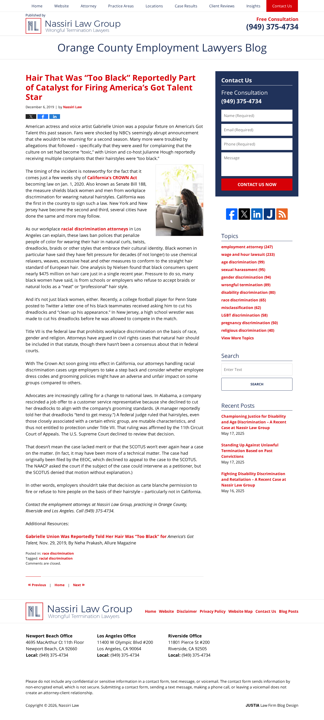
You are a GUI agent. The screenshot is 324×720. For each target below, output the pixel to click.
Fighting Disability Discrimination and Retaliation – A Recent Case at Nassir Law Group (253, 479)
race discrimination (58, 553)
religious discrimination (247, 330)
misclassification (241, 307)
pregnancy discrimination (249, 322)
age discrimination (242, 262)
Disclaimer (187, 611)
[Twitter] (244, 214)
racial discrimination (56, 558)
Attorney (88, 6)
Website (61, 6)
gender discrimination (246, 277)
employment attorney (247, 246)
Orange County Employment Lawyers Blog (73, 24)
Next (79, 584)
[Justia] (269, 214)
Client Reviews (222, 6)
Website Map (240, 611)
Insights (253, 6)
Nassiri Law (69, 705)
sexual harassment (243, 269)
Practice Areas (121, 6)
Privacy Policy (213, 611)
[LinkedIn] (257, 214)
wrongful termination (245, 284)
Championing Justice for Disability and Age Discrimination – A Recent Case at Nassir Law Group (253, 422)
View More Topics (237, 338)
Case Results (186, 6)
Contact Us (282, 6)
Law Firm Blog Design (272, 705)
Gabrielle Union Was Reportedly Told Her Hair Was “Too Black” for (97, 536)
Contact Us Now (257, 184)
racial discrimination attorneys (94, 229)
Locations (154, 6)
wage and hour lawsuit (248, 254)
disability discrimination (248, 292)
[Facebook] (231, 214)
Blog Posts (288, 611)
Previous (37, 584)
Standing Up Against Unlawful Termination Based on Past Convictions (249, 450)
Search (257, 384)
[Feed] (282, 214)
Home (37, 6)
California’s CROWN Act (112, 177)
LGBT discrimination (244, 315)
